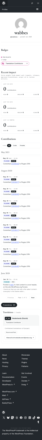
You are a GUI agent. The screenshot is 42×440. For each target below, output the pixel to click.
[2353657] (15, 230)
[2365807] (15, 182)
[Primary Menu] (37, 9)
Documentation (8, 377)
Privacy (5, 366)
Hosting (5, 362)
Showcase (25, 355)
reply (12, 285)
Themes (24, 359)
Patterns (24, 366)
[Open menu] (38, 3)
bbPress (6, 399)
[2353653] (15, 242)
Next (32, 297)
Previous (11, 297)
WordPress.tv (8, 384)
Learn (4, 373)
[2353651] (15, 254)
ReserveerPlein (11, 332)
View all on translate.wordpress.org (19, 337)
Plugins (24, 362)
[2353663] (15, 218)
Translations (8, 305)
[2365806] (15, 194)
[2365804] (15, 206)
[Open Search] (32, 3)
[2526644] (15, 164)
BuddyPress (8, 403)
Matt (5, 395)
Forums (22, 145)
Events (24, 377)
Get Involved (26, 373)
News (4, 359)
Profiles (5, 9)
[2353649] (15, 266)
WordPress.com (9, 392)
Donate (25, 381)
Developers (6, 381)
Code (15, 145)
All (9, 145)
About (4, 355)
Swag (24, 384)
